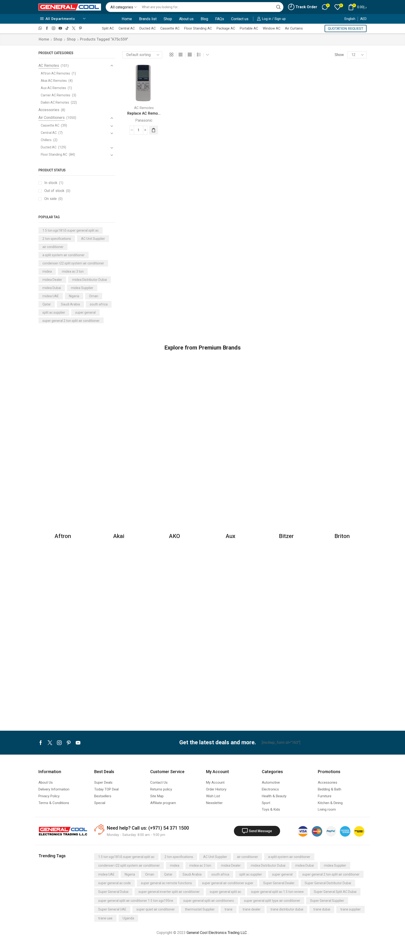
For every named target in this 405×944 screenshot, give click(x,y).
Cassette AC (170, 28)
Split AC (108, 28)
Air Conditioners (51, 117)
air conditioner (53, 247)
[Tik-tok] (67, 28)
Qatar (46, 304)
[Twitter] (73, 28)
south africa (99, 304)
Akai (118, 536)
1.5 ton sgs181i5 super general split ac (70, 230)
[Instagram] (53, 28)
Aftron (63, 536)
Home (127, 19)
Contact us (239, 19)
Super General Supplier (327, 901)
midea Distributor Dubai (89, 280)
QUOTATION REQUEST (345, 28)
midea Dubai (51, 288)
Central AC (127, 28)
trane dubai (321, 909)
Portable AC (249, 28)
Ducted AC (147, 28)
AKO (174, 536)
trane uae (105, 918)
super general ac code (114, 883)
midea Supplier (82, 288)
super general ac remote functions (166, 883)
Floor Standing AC (198, 28)
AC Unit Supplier (93, 239)
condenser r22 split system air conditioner (73, 263)
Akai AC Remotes (54, 81)
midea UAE (50, 296)
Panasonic (143, 120)
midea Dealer (52, 280)
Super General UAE (112, 909)
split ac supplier (53, 312)
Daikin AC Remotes (55, 102)
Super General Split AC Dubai (335, 892)
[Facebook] (47, 28)
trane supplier (350, 909)
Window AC (271, 28)
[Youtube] (60, 28)
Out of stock (57, 190)
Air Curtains (294, 28)
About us (186, 19)
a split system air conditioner (63, 255)
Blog (204, 19)
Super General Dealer (279, 883)
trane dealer (252, 909)
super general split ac (225, 892)
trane (228, 909)
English (350, 19)
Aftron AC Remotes (55, 73)
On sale (53, 198)
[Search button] (278, 7)
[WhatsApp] (40, 28)
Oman (93, 296)
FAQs (219, 19)
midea (47, 271)
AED (363, 19)
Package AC (226, 28)
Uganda (128, 918)
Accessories (48, 110)
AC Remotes (144, 108)
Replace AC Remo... (144, 113)
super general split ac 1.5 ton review (277, 892)
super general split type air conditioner (272, 901)
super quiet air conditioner (155, 909)
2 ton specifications (56, 239)
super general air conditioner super (227, 883)
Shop (168, 19)
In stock (53, 183)
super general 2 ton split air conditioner (71, 321)
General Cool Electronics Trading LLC (217, 932)
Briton (342, 536)
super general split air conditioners (208, 901)
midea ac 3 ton (73, 271)
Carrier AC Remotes (55, 95)
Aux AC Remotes (53, 88)
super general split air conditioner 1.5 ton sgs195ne (135, 901)
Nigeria (74, 296)
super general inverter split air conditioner (169, 892)
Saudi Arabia (70, 304)
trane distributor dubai (286, 909)
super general (85, 312)
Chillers (46, 140)
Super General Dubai (113, 892)
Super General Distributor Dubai (328, 883)
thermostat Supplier (200, 909)
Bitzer (286, 536)
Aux (230, 536)
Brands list (148, 19)
